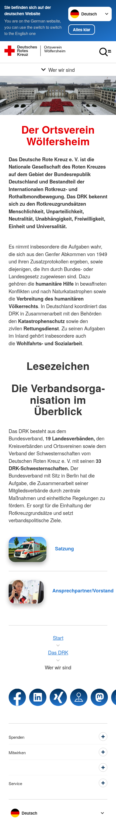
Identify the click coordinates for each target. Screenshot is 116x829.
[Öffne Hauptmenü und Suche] (105, 52)
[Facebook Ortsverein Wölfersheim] (17, 697)
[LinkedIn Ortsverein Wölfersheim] (37, 697)
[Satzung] (27, 549)
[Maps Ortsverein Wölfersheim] (78, 697)
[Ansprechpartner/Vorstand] (26, 592)
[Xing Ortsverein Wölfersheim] (58, 697)
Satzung (64, 548)
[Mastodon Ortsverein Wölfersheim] (99, 697)
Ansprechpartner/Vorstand (83, 590)
